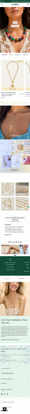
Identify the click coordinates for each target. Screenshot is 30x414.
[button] (15, 409)
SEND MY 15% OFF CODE (22, 212)
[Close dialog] (28, 199)
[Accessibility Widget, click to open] (28, 207)
